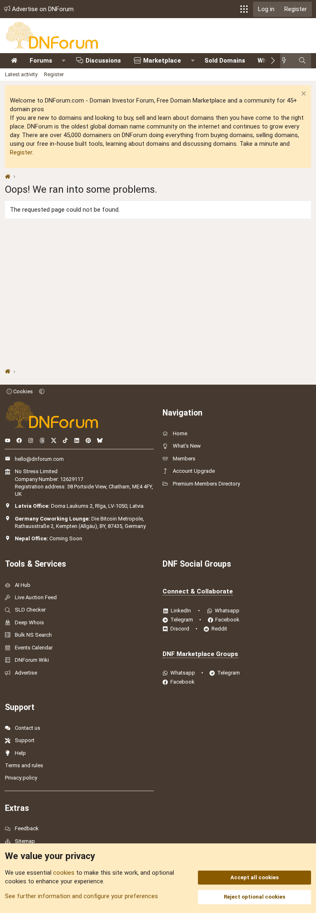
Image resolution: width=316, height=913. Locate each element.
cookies (63, 872)
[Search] (302, 60)
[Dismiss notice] (302, 94)
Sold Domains (224, 60)
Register (54, 74)
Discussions (103, 60)
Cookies (22, 391)
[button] (244, 9)
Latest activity (21, 74)
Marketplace (162, 60)
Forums (41, 60)
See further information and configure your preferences (81, 896)
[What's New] (286, 60)
